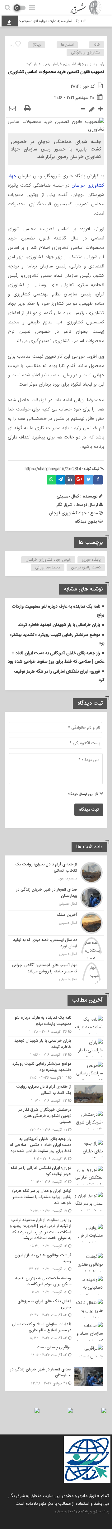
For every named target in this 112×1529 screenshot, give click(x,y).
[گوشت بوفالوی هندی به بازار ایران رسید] (56, 1262)
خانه (96, 44)
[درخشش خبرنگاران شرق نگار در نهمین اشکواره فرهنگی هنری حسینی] (56, 1119)
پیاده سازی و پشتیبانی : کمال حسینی (82, 1511)
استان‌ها (67, 44)
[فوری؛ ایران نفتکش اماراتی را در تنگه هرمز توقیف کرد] (56, 1175)
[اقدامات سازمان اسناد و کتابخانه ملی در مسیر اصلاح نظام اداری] (56, 1331)
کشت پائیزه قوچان (86, 567)
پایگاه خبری (91, 559)
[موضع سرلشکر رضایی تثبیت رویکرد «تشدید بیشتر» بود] (56, 1070)
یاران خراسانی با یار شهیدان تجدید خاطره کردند (59, 625)
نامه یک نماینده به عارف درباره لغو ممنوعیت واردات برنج (47, 21)
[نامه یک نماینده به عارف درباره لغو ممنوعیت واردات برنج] (56, 1024)
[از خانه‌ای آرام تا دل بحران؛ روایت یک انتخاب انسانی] (56, 872)
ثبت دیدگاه (89, 809)
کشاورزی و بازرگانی (85, 52)
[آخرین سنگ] (56, 922)
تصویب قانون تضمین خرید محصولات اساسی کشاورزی (56, 72)
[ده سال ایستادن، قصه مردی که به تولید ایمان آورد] (56, 948)
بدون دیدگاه (86, 521)
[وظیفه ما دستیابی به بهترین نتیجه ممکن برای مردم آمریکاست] (56, 1285)
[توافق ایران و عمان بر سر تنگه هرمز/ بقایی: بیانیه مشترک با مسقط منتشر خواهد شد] (56, 1201)
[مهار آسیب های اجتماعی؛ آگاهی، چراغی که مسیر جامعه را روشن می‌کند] (56, 972)
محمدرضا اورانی (47, 567)
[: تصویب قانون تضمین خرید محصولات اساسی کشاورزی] (12, 108)
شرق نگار (64, 504)
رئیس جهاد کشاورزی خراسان (48, 559)
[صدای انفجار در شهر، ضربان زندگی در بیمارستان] (56, 897)
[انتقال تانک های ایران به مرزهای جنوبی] (56, 1308)
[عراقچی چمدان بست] (56, 1354)
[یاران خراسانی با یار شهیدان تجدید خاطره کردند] (56, 1047)
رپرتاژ (37, 44)
